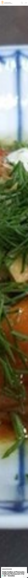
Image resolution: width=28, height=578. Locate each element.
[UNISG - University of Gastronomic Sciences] (6, 2)
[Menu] (26, 3)
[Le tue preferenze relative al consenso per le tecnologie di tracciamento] (2, 576)
